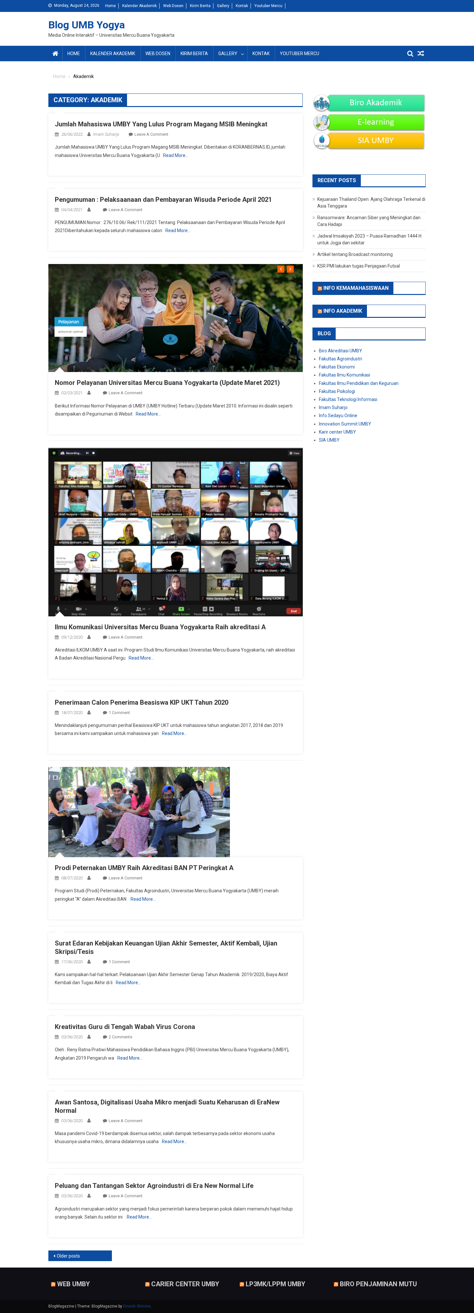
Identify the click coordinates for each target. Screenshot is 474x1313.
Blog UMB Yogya (86, 25)
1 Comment (119, 712)
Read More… (175, 155)
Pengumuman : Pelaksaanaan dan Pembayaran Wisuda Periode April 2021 (163, 199)
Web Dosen (173, 6)
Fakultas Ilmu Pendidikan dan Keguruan (359, 383)
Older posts (68, 1256)
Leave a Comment (151, 134)
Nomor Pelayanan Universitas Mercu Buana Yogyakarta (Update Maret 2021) (167, 383)
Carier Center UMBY (185, 1284)
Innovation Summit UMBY (345, 423)
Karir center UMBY (337, 432)
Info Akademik (342, 311)
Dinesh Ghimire (137, 1306)
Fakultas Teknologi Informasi (348, 399)
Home (110, 6)
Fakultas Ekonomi (337, 366)
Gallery (223, 6)
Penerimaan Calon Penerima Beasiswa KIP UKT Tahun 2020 (141, 702)
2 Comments (120, 1036)
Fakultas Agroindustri (340, 358)
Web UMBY (73, 1284)
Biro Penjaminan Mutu (378, 1284)
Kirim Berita (200, 6)
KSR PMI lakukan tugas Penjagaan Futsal (358, 266)
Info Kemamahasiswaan (356, 288)
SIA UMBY (329, 440)
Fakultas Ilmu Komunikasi (344, 374)
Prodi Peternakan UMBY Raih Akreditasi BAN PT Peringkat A (144, 868)
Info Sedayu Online (338, 415)
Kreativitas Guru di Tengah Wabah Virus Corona (125, 1027)
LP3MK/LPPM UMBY (275, 1284)
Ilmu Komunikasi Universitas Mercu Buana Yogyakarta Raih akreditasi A (160, 627)
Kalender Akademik (139, 6)
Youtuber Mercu (268, 6)
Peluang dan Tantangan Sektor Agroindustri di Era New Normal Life (154, 1186)
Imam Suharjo (106, 134)
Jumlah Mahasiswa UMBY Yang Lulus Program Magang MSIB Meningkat (161, 124)
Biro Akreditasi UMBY (340, 350)
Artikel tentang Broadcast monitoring (355, 254)
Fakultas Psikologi (337, 391)
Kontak (242, 6)
